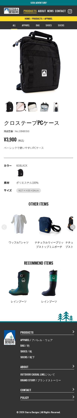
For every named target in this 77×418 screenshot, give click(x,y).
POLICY (24, 397)
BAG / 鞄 (25, 345)
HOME (27, 18)
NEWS (50, 11)
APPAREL (26, 25)
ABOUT (42, 11)
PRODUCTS (30, 11)
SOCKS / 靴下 (27, 357)
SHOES (49, 25)
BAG (38, 25)
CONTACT (60, 11)
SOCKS (61, 25)
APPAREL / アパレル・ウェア (36, 340)
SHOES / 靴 (26, 351)
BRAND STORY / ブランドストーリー (40, 380)
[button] (73, 227)
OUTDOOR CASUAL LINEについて (37, 374)
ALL (14, 25)
